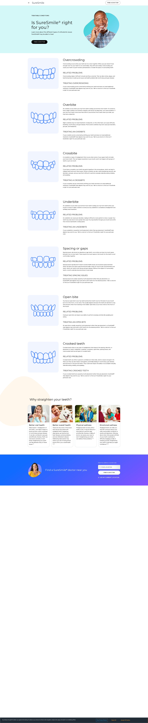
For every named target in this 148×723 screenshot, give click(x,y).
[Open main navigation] (29, 2)
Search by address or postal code (107, 462)
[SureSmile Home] (39, 3)
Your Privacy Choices (102, 720)
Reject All (114, 720)
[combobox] (109, 467)
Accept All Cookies (125, 720)
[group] (38, 426)
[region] (74, 426)
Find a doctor (112, 2)
